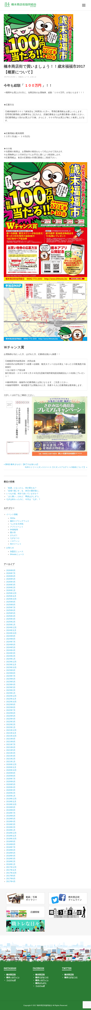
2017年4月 (10, 881)
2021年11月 (11, 733)
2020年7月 (10, 779)
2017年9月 (10, 876)
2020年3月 (10, 790)
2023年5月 (10, 682)
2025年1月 (10, 625)
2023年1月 (10, 693)
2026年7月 (10, 573)
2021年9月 (10, 739)
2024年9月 (10, 636)
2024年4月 (10, 650)
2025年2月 (10, 622)
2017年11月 (11, 870)
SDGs (12, 518)
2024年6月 (10, 645)
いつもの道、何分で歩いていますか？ (22, 494)
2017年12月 (11, 867)
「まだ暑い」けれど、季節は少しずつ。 (23, 496)
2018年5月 (10, 853)
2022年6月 (10, 713)
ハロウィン (15, 541)
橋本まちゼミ (41, 983)
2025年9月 (10, 602)
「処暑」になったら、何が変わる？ (21, 488)
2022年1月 (10, 727)
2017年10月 (11, 873)
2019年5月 (10, 819)
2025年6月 (10, 610)
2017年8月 (10, 879)
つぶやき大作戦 (16, 524)
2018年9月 (10, 841)
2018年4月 (10, 856)
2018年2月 (10, 861)
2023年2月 (10, 690)
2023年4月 (10, 685)
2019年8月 (10, 810)
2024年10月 (11, 633)
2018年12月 (11, 833)
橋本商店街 (40, 974)
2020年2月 (10, 793)
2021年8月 (10, 742)
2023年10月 (11, 667)
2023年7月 (10, 676)
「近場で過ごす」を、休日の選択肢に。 (23, 491)
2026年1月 (10, 590)
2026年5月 (10, 579)
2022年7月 (10, 710)
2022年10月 (11, 702)
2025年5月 (10, 613)
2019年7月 (10, 813)
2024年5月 (10, 647)
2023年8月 (10, 673)
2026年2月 (10, 588)
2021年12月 (11, 730)
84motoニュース (17, 554)
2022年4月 (10, 719)
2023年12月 (11, 662)
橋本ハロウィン (13, 977)
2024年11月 (11, 630)
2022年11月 (11, 699)
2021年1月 (10, 762)
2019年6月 (10, 816)
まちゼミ (14, 535)
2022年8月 (10, 707)
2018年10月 (11, 839)
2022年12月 (11, 696)
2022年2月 (10, 724)
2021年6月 (10, 747)
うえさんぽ (11, 980)
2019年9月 (10, 807)
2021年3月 (10, 756)
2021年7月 (10, 744)
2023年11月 (11, 665)
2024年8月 (10, 639)
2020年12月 (11, 764)
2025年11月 (11, 596)
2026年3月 (10, 585)
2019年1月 (10, 830)
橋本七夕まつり (42, 977)
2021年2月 (10, 759)
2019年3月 (10, 824)
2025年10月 (11, 599)
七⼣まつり (15, 538)
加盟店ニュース (23, 77)
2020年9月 (10, 773)
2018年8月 (10, 844)
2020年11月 (11, 767)
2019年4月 (10, 821)
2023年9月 (10, 670)
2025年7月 (10, 607)
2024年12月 (11, 627)
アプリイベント (16, 527)
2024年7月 (10, 642)
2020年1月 (10, 796)
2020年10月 (11, 770)
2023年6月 (10, 679)
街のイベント (15, 544)
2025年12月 (11, 593)
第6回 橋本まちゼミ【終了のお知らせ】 (22, 464)
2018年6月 (10, 850)
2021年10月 (11, 736)
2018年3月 (10, 859)
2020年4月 (10, 787)
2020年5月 (10, 784)
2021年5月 (10, 750)
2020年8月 (10, 776)
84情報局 (14, 530)
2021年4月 (10, 753)
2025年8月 (10, 605)
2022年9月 (10, 704)
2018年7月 (10, 847)
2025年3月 (10, 619)
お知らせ (33, 77)
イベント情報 (12, 514)
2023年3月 (10, 687)
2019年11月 (11, 802)
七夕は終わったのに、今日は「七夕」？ (23, 499)
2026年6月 (10, 576)
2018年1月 (10, 864)
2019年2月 (10, 827)
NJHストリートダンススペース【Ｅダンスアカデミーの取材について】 (55, 467)
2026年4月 (10, 582)
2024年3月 (10, 653)
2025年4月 (10, 616)
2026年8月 (10, 570)
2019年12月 (11, 799)
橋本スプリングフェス (19, 521)
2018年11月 (11, 836)
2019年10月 (11, 804)
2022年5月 (10, 716)
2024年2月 (10, 656)
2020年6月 (10, 782)
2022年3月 (10, 722)
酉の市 (13, 532)
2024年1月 (10, 659)
